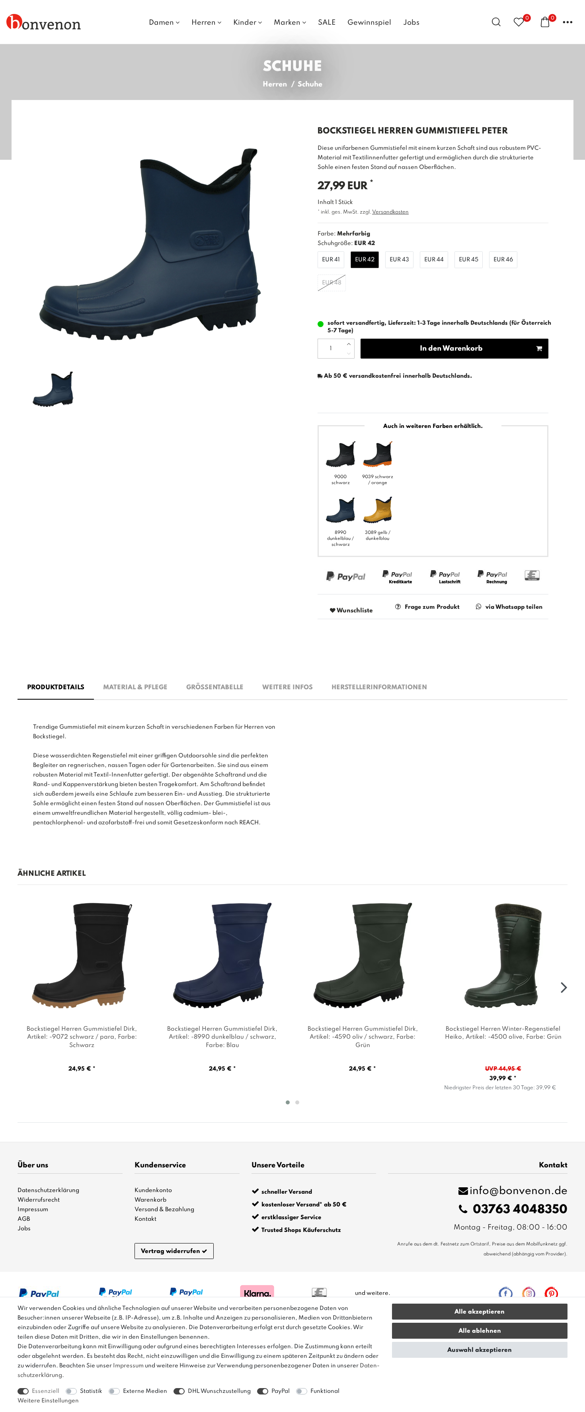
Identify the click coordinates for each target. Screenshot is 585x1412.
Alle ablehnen (479, 1331)
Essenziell (45, 1391)
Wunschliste (354, 611)
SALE (326, 22)
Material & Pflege (135, 687)
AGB (24, 1219)
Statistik (91, 1391)
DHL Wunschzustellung (219, 1391)
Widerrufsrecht (39, 1200)
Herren (204, 22)
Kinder (245, 22)
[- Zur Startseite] (44, 21)
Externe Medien (145, 1391)
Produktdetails (55, 687)
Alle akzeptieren (479, 1312)
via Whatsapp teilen (514, 607)
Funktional (324, 1391)
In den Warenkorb (451, 348)
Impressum (33, 1209)
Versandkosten (390, 212)
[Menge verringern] (348, 353)
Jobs (411, 22)
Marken (288, 22)
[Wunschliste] (519, 22)
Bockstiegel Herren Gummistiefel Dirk (82, 1037)
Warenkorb (150, 1200)
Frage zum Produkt (432, 607)
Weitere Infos (287, 687)
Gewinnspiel (369, 22)
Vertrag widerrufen (170, 1251)
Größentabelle (215, 687)
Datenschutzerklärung (48, 1190)
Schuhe (310, 84)
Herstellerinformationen (379, 687)
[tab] (56, 688)
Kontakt (145, 1219)
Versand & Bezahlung (164, 1209)
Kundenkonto (153, 1190)
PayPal (280, 1391)
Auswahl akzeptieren (479, 1350)
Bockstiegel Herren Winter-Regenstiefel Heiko (503, 1033)
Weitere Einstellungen (48, 1401)
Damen (162, 22)
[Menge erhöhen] (348, 344)
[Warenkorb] (545, 21)
